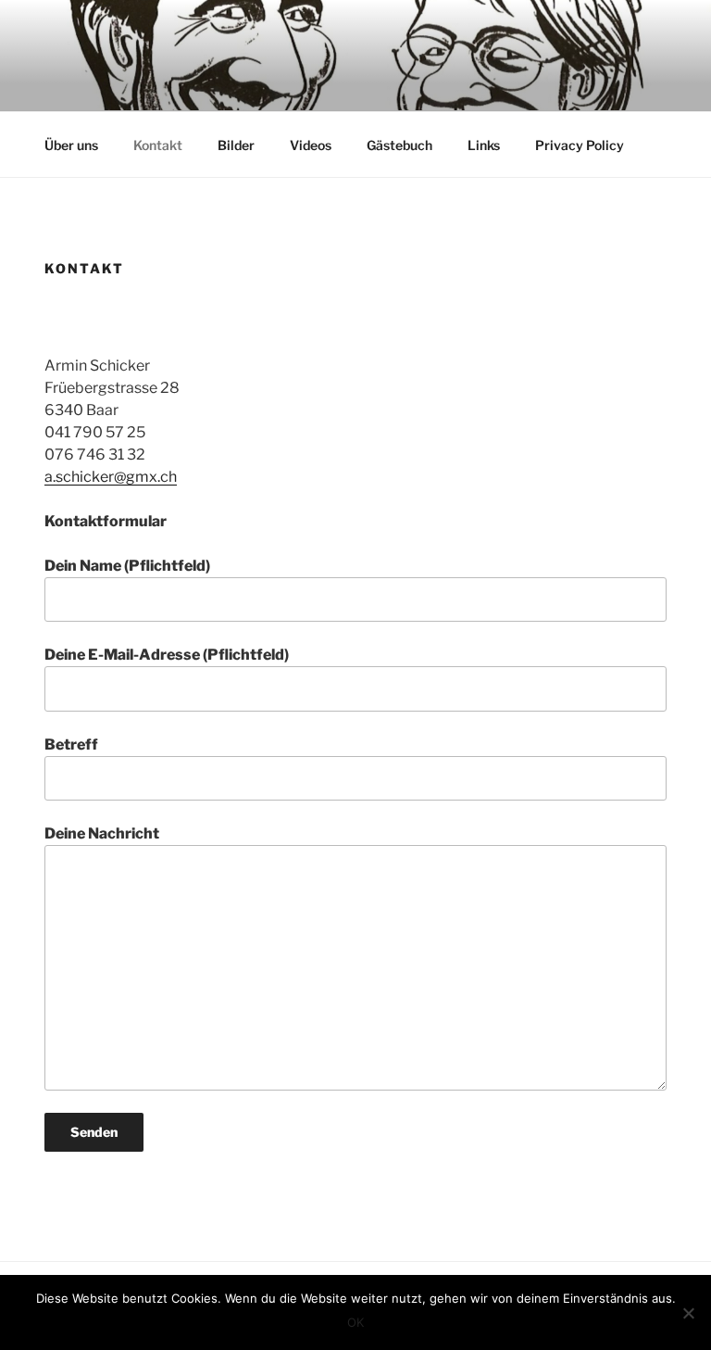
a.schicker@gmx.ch (110, 477)
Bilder (236, 145)
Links (484, 145)
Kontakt (157, 145)
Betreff (71, 744)
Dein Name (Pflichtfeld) (127, 565)
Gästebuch (399, 145)
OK (355, 1322)
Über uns (71, 145)
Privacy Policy (579, 145)
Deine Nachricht (101, 833)
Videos (310, 145)
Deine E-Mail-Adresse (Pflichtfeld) (166, 654)
